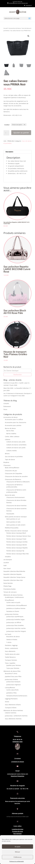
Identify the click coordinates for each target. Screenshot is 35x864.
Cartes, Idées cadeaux (12, 436)
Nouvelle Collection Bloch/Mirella (14, 571)
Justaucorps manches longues (16, 631)
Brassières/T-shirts (11, 673)
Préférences (17, 857)
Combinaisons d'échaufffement (16, 605)
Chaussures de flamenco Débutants (18, 482)
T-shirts (8, 642)
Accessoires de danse (15, 28)
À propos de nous (17, 831)
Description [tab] (9, 152)
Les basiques (8, 559)
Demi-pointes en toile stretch (15, 525)
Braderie (6, 462)
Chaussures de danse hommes (16, 505)
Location (6, 562)
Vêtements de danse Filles (12, 671)
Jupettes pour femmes (13, 665)
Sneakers (8, 556)
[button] (28, 36)
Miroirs (7, 453)
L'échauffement (10, 687)
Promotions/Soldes (10, 589)
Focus (5, 409)
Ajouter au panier (21, 132)
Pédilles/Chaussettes (11, 528)
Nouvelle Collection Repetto (12, 574)
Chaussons (7, 465)
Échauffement (9, 600)
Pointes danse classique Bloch (16, 533)
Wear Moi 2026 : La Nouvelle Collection (16, 388)
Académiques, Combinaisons (14, 597)
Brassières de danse (13, 636)
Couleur (7, 125)
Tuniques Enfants (10, 707)
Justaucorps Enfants (11, 679)
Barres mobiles (11, 433)
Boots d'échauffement (12, 468)
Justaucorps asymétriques (14, 616)
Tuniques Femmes (11, 660)
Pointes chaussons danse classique (16, 531)
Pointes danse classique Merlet (16, 545)
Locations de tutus (17, 829)
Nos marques (17, 833)
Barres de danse (10, 428)
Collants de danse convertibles (16, 445)
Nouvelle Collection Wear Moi (13, 580)
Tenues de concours (10, 592)
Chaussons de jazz (11, 470)
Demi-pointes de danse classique (16, 517)
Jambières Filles (11, 693)
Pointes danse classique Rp (15, 551)
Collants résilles (11, 450)
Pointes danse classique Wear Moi (17, 554)
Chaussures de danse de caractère (16, 476)
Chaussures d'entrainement (15, 497)
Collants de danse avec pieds (15, 442)
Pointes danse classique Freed (16, 539)
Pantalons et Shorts (12, 611)
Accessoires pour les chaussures (15, 422)
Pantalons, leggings (11, 645)
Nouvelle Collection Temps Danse (14, 577)
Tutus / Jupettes (10, 663)
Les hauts (8, 634)
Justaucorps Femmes (11, 614)
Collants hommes (10, 713)
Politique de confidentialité (16, 861)
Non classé (7, 568)
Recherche (18, 375)
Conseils (6, 403)
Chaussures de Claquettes (13, 473)
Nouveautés (10, 514)
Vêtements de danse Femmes (13, 595)
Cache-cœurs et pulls (13, 602)
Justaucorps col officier (13, 622)
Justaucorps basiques (13, 682)
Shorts (7, 702)
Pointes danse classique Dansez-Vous (18, 536)
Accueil (5, 28)
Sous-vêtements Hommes (13, 719)
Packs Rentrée (8, 583)
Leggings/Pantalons (11, 699)
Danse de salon (10, 495)
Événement (7, 406)
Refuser (17, 852)
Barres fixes (10, 431)
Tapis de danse (10, 459)
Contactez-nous (17, 741)
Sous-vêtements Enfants (13, 705)
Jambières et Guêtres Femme (15, 608)
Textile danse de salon (12, 654)
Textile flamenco (10, 657)
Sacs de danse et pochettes (14, 456)
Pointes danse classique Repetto (17, 548)
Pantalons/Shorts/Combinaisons (16, 696)
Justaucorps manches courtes (16, 628)
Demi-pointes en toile (13, 522)
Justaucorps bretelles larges (15, 619)
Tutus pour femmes (12, 668)
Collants (7, 439)
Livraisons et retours (17, 761)
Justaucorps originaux (13, 685)
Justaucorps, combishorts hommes (16, 716)
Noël (5, 565)
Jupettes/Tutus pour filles (13, 676)
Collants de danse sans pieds (15, 448)
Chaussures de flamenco (13, 479)
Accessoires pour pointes (13, 425)
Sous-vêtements (10, 651)
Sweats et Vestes (11, 639)
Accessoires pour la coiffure (14, 419)
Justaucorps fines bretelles (15, 625)
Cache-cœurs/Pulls (12, 690)
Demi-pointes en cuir (13, 519)
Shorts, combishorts (11, 648)
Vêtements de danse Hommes (13, 710)
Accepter (17, 847)
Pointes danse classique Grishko (16, 542)
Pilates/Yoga (7, 586)
